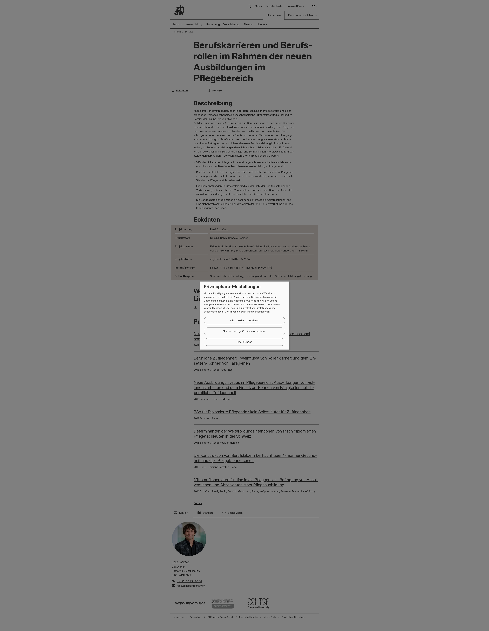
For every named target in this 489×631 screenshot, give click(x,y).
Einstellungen (244, 341)
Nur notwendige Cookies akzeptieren (244, 331)
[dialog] (244, 315)
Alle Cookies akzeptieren (244, 320)
